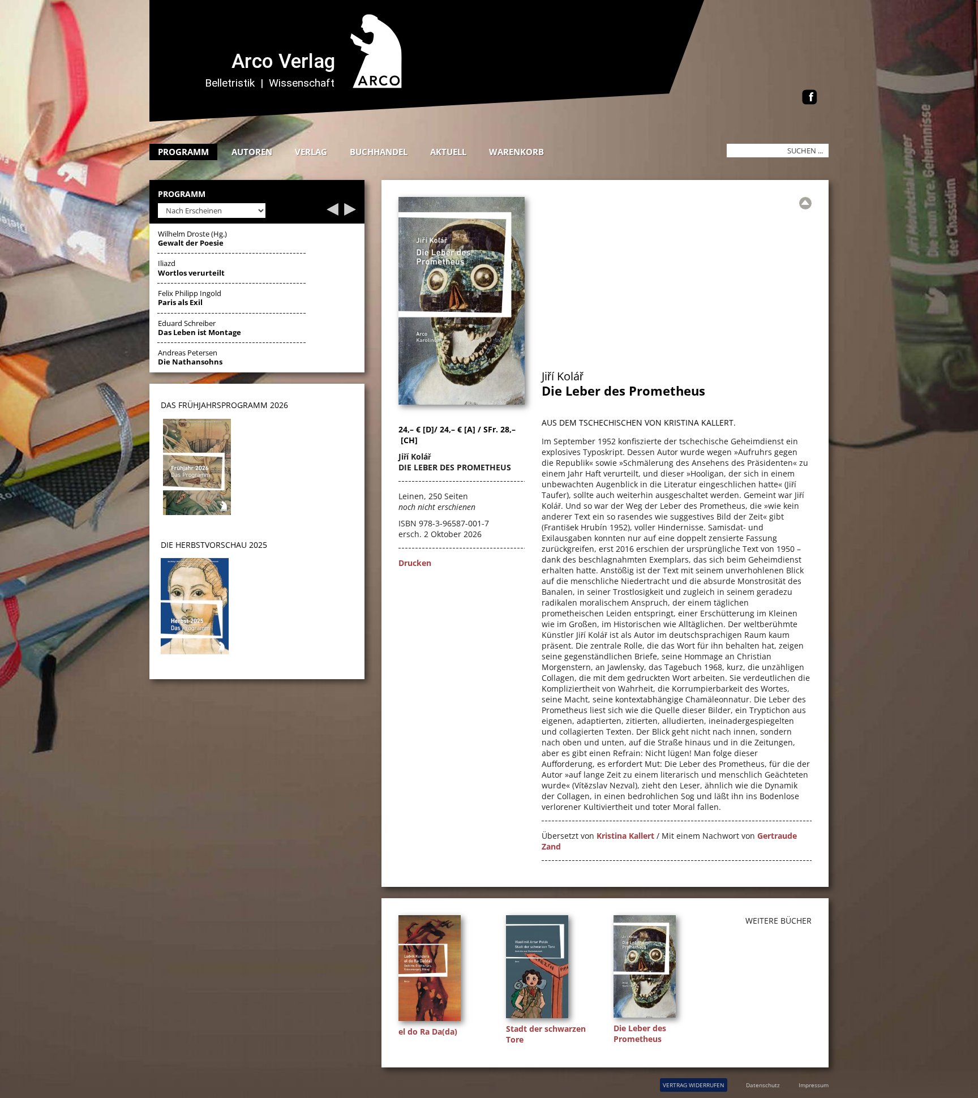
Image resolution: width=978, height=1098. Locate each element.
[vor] (350, 212)
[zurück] (333, 212)
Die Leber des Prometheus (640, 1033)
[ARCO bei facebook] (809, 98)
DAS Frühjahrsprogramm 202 (222, 405)
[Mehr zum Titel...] (432, 1020)
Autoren (251, 151)
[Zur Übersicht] (805, 203)
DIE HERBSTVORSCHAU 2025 (214, 544)
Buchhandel (379, 151)
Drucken (414, 562)
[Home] (435, 118)
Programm (183, 151)
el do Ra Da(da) (427, 1031)
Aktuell (448, 151)
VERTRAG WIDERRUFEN (693, 1085)
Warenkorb (516, 151)
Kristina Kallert (625, 835)
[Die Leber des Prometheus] (461, 401)
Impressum (814, 1085)
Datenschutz (763, 1085)
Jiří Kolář (563, 376)
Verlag (311, 151)
